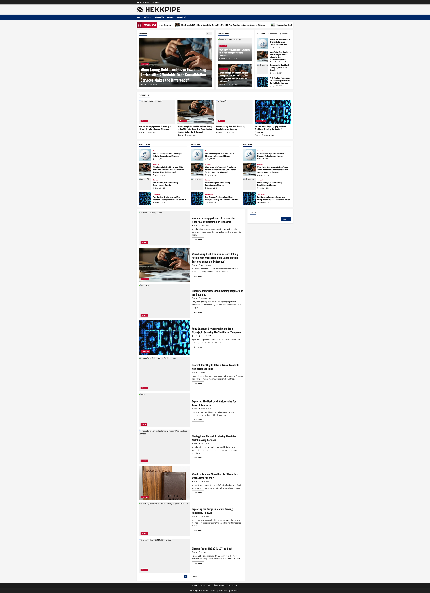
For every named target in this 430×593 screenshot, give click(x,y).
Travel (144, 424)
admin (144, 84)
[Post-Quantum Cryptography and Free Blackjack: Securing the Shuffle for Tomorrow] (273, 112)
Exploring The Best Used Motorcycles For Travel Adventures (164, 410)
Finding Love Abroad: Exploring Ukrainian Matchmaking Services (164, 447)
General (170, 17)
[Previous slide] (207, 33)
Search (253, 212)
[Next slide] (210, 33)
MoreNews (223, 590)
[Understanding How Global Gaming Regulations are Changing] (175, 62)
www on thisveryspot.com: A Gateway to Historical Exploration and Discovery (234, 52)
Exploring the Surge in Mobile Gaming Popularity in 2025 (164, 519)
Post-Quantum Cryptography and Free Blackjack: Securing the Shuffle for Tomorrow (262, 82)
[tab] (263, 34)
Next (195, 577)
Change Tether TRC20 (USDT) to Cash (164, 556)
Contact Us (181, 17)
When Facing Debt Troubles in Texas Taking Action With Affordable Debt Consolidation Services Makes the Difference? (184, 25)
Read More (199, 239)
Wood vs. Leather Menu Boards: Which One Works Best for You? (164, 483)
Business (147, 17)
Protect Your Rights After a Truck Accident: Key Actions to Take (164, 374)
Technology (159, 17)
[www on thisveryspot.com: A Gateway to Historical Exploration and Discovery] (157, 112)
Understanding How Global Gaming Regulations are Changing (259, 25)
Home (139, 17)
